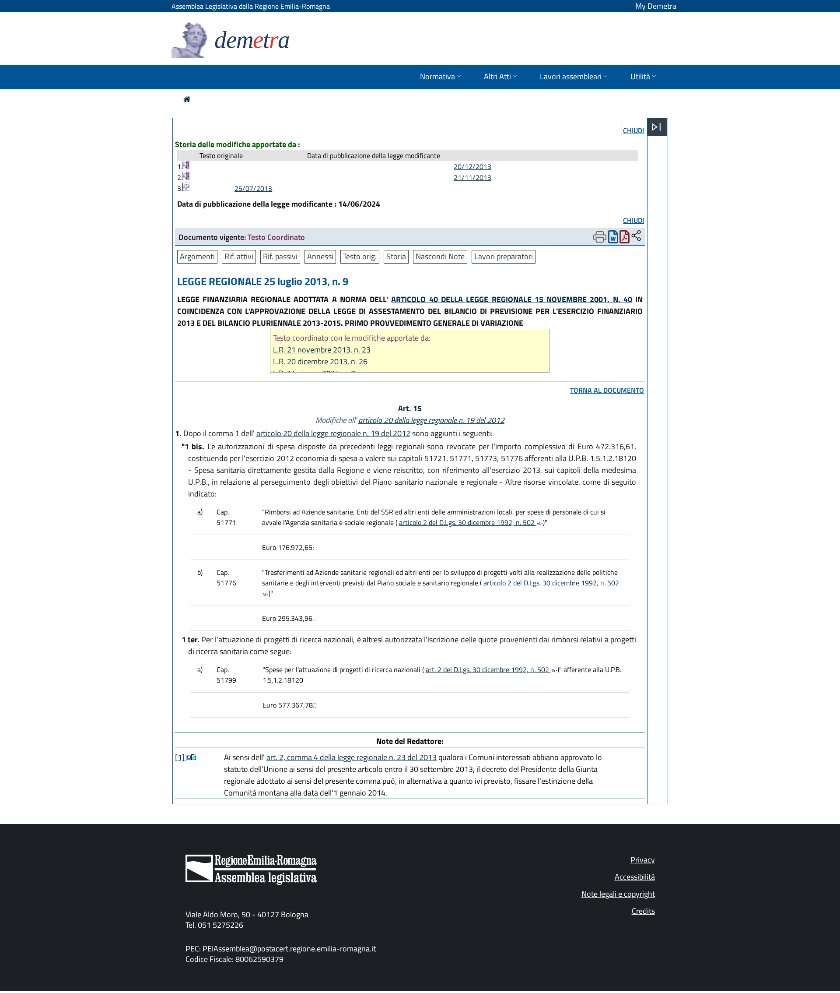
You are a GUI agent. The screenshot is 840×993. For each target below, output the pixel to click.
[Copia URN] (636, 236)
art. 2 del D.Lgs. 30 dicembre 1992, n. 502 (488, 669)
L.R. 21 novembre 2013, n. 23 (322, 350)
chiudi (633, 130)
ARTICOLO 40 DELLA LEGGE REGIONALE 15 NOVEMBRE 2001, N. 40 (511, 299)
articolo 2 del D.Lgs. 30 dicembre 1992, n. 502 (467, 522)
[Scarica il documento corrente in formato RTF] (613, 239)
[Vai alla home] (187, 99)
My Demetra (655, 6)
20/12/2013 (472, 166)
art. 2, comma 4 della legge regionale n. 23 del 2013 (351, 757)
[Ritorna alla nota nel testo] (188, 757)
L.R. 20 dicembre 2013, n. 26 (320, 361)
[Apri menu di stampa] (599, 236)
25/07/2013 (253, 188)
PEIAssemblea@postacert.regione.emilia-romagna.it (289, 948)
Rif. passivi (280, 256)
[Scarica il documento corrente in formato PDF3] (625, 239)
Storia (396, 256)
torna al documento (607, 390)
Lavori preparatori (503, 256)
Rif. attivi (238, 256)
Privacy (642, 860)
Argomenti (197, 256)
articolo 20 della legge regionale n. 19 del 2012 (431, 420)
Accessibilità (635, 877)
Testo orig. (360, 256)
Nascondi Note (440, 256)
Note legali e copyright (618, 894)
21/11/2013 (472, 177)
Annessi (320, 256)
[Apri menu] (656, 127)
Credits (643, 911)
